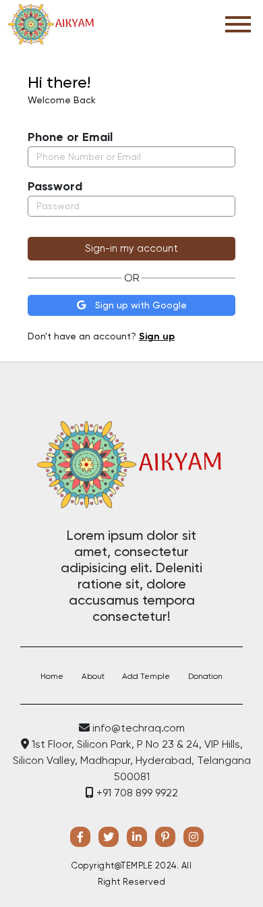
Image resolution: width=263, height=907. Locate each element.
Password (55, 186)
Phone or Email (70, 137)
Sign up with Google (139, 305)
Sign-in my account (131, 248)
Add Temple (146, 676)
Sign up (157, 336)
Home (51, 676)
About (93, 676)
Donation (205, 676)
